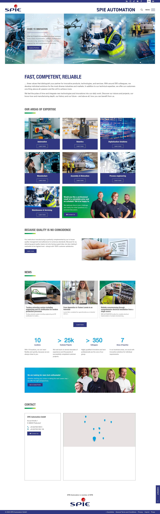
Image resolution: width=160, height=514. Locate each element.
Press (153, 512)
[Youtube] (137, 1)
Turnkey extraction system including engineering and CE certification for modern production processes (42, 309)
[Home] (13, 8)
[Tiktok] (134, 1)
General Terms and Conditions (126, 512)
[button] (94, 439)
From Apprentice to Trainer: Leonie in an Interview (77, 308)
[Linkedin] (126, 1)
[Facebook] (141, 1)
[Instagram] (130, 1)
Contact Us (71, 214)
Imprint (147, 512)
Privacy (140, 512)
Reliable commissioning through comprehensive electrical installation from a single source (117, 309)
